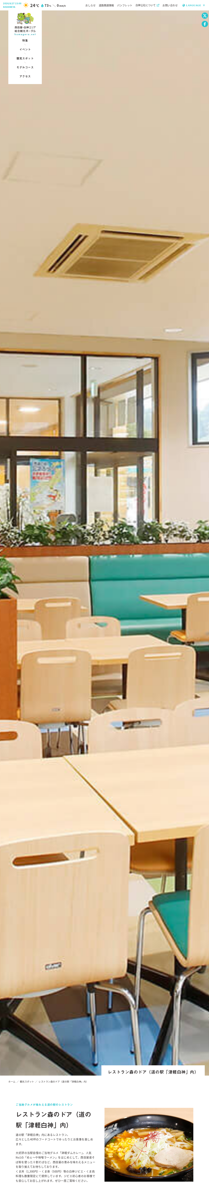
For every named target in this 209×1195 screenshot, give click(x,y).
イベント (25, 49)
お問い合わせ (170, 5)
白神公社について (146, 5)
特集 (25, 40)
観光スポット (25, 58)
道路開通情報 (106, 5)
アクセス (25, 76)
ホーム (12, 1081)
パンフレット (124, 5)
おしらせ (90, 5)
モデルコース (25, 67)
